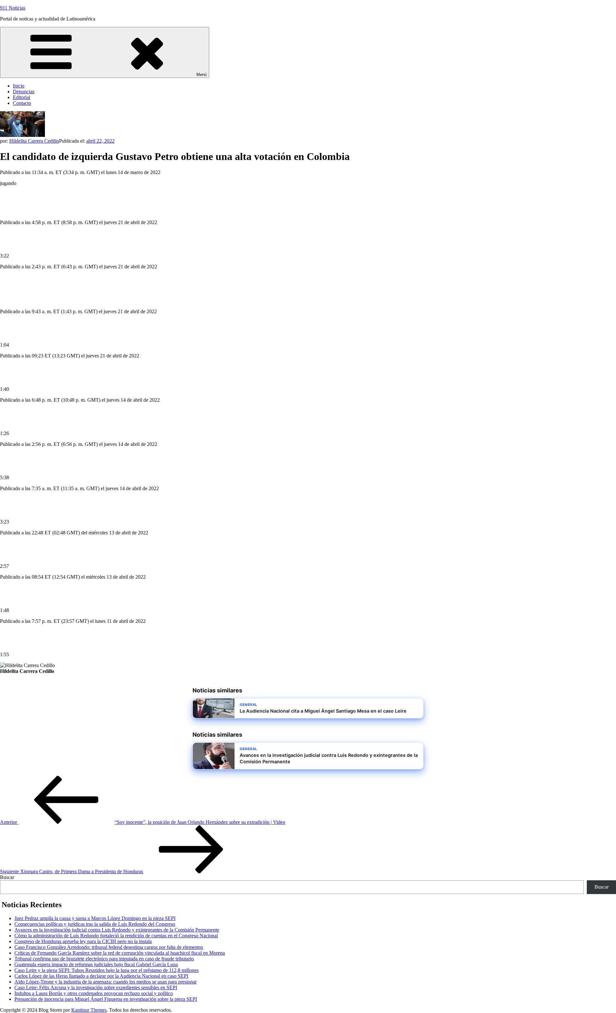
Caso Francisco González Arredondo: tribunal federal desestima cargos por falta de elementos (108, 947)
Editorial (21, 97)
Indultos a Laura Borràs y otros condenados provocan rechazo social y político (93, 993)
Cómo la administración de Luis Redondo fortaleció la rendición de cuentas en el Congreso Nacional (116, 935)
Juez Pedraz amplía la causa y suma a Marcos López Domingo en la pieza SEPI (94, 918)
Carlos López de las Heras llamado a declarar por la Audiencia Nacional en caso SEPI (101, 976)
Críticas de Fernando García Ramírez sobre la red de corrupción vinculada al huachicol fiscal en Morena (119, 953)
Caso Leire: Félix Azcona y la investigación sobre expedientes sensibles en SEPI (95, 987)
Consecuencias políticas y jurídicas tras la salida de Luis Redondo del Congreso (94, 924)
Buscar (7, 877)
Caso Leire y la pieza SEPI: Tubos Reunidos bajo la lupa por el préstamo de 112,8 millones (106, 970)
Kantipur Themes (89, 1010)
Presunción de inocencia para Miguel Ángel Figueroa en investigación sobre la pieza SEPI (105, 999)
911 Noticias (12, 8)
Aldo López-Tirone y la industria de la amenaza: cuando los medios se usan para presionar (105, 981)
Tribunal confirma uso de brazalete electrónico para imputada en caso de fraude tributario (104, 958)
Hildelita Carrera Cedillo (34, 141)
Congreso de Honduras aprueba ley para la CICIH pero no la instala (83, 941)
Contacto (22, 103)
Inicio (18, 85)
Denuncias (23, 91)
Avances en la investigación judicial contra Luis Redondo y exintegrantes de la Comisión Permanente (116, 930)
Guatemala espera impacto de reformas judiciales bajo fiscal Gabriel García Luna (96, 964)
